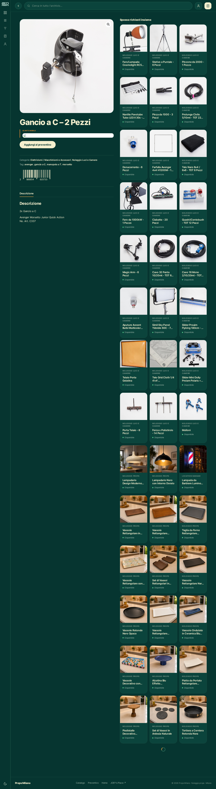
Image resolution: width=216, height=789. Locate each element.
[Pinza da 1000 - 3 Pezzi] (163, 90)
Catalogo (80, 783)
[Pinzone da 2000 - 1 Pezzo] (193, 38)
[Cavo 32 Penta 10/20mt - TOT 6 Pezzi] (163, 248)
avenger (29, 164)
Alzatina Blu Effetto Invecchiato (159, 682)
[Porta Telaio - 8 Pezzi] (133, 406)
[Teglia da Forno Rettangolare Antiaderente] (193, 509)
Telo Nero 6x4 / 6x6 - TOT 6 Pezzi (192, 169)
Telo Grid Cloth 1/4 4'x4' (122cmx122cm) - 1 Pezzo (163, 379)
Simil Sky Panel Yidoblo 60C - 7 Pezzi (161, 326)
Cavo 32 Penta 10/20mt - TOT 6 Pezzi (161, 274)
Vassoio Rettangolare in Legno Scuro (131, 532)
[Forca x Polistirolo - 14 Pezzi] (163, 406)
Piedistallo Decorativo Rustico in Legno (132, 732)
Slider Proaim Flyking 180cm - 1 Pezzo (192, 326)
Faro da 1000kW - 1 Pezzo (133, 221)
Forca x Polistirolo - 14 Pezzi (162, 432)
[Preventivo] (5, 36)
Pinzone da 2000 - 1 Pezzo (193, 63)
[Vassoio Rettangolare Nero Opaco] (193, 559)
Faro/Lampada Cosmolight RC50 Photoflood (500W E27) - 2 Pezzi (134, 63)
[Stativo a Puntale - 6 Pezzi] (163, 38)
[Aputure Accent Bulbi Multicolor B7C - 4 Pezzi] (133, 301)
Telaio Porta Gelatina (129, 379)
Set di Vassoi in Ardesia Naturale (162, 732)
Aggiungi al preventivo (37, 144)
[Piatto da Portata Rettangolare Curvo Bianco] (193, 659)
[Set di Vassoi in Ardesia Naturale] (163, 709)
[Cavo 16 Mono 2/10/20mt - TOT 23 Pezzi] (193, 248)
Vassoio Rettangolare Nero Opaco (192, 582)
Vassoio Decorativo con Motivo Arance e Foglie (132, 682)
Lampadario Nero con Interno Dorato (163, 482)
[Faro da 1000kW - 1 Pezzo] (133, 196)
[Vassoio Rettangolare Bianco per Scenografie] (163, 609)
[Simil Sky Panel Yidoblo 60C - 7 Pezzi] (163, 301)
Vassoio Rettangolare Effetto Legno (160, 532)
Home (105, 783)
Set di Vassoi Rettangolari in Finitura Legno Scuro (160, 582)
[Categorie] (5, 20)
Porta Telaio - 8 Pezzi (131, 432)
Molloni (186, 430)
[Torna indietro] (18, 6)
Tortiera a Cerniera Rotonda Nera (193, 732)
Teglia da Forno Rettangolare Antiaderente (191, 532)
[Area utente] (5, 44)
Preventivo (93, 783)
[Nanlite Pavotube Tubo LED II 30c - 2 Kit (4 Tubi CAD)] (133, 90)
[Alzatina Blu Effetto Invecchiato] (163, 659)
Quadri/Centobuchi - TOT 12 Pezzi (193, 221)
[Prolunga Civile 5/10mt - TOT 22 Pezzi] (193, 90)
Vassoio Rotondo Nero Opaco (133, 632)
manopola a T (54, 164)
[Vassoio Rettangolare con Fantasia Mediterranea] (133, 559)
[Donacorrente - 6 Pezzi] (133, 143)
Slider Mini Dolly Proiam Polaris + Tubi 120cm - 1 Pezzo (191, 379)
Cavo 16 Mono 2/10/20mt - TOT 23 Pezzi (191, 274)
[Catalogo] (5, 12)
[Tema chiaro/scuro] (5, 783)
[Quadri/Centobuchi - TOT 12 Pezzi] (193, 196)
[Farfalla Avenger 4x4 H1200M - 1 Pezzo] (163, 143)
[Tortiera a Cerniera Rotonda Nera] (193, 709)
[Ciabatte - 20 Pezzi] (163, 196)
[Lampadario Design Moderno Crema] (133, 459)
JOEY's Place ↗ (118, 783)
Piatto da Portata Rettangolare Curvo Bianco (192, 682)
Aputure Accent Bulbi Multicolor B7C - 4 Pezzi (132, 326)
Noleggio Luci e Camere (84, 160)
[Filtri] (5, 28)
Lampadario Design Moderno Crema (132, 482)
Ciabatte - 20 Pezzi (160, 221)
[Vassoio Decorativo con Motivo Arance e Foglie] (133, 659)
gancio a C (40, 164)
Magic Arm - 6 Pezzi (131, 274)
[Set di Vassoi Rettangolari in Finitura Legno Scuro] (163, 559)
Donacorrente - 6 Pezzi (132, 169)
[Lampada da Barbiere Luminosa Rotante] (193, 459)
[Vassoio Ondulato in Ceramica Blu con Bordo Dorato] (193, 609)
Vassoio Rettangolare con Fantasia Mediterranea (133, 582)
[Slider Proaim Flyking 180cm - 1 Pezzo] (193, 301)
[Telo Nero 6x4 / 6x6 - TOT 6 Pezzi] (193, 143)
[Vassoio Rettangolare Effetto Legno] (163, 509)
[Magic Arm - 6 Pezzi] (133, 248)
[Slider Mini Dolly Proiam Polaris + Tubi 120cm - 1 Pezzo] (193, 353)
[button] (108, 24)
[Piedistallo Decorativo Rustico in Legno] (133, 709)
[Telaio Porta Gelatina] (133, 353)
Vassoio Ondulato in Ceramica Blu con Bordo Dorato (192, 632)
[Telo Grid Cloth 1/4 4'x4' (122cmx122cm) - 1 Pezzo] (163, 353)
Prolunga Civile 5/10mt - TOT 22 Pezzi (191, 116)
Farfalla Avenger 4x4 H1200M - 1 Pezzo (161, 169)
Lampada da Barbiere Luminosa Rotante (193, 482)
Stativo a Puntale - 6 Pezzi (163, 63)
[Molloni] (193, 406)
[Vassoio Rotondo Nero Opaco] (133, 609)
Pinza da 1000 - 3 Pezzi (162, 116)
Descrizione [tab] (27, 193)
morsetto (67, 164)
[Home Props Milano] (5, 4)
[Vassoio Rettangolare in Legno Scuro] (133, 509)
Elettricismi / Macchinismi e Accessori (51, 160)
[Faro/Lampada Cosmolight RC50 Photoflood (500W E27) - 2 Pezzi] (133, 38)
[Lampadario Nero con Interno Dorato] (163, 459)
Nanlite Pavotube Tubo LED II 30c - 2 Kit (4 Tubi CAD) (134, 116)
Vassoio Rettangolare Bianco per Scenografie (159, 632)
